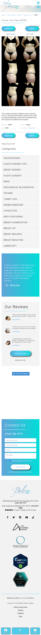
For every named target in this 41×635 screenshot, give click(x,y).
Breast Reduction (13, 240)
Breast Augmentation (15, 222)
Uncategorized (12, 158)
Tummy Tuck (27, 15)
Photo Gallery (12, 15)
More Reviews (20, 353)
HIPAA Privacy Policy (20, 607)
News (6, 181)
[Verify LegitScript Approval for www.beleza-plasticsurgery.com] (20, 560)
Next (32, 29)
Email (35, 633)
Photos (6, 633)
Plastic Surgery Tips (15, 163)
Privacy (25, 472)
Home (3, 15)
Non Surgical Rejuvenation (19, 187)
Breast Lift (10, 228)
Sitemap (20, 610)
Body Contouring (13, 216)
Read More (16, 319)
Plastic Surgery (13, 175)
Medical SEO (13, 598)
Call (20, 633)
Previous (8, 29)
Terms (30, 472)
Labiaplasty (10, 245)
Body (19, 15)
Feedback (20, 613)
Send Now (20, 467)
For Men (8, 193)
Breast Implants (13, 234)
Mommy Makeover (13, 204)
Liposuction (10, 210)
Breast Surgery (12, 169)
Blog (20, 616)
